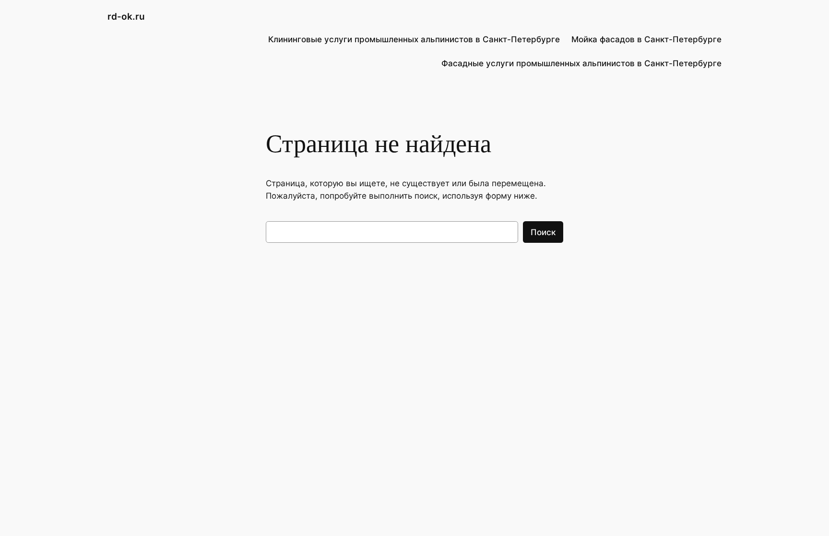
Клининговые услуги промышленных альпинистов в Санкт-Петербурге (414, 39)
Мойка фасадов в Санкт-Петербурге (646, 39)
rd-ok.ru (126, 16)
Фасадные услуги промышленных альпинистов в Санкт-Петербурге (581, 63)
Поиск (543, 232)
